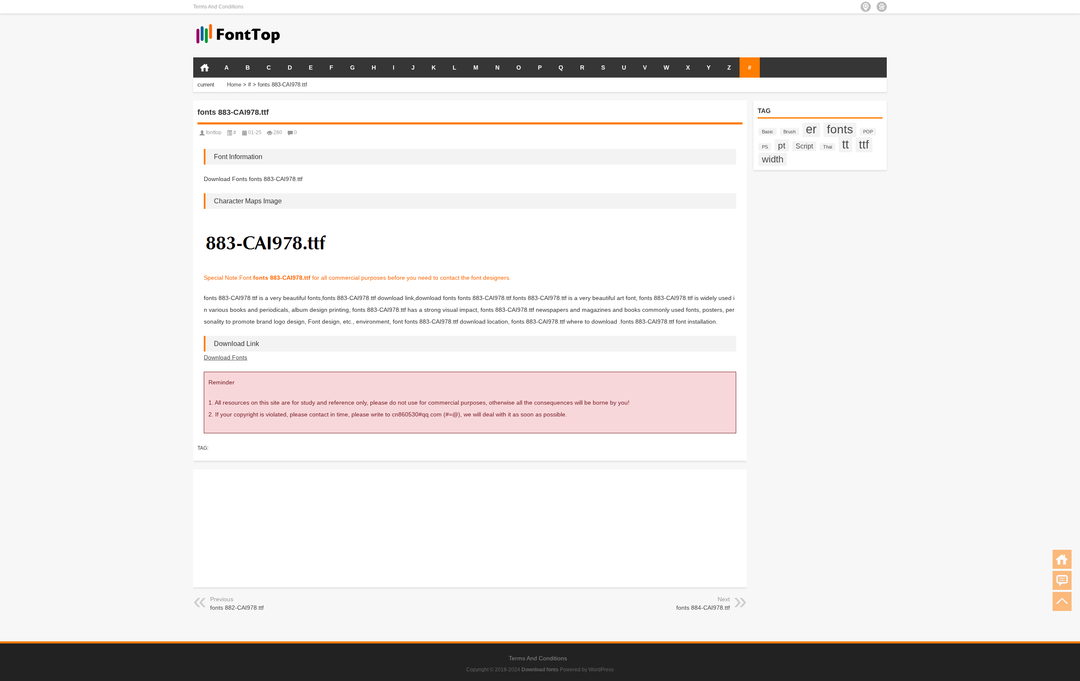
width (772, 159)
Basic (767, 131)
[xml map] (882, 7)
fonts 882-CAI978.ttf (237, 607)
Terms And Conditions (218, 7)
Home (234, 84)
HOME (204, 67)
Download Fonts (225, 357)
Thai (827, 146)
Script (804, 146)
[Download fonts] (238, 25)
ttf (864, 144)
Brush (789, 131)
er (811, 129)
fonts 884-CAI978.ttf (703, 607)
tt (845, 144)
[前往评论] (1062, 580)
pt (782, 145)
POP (868, 131)
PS (765, 146)
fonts (840, 129)
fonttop (213, 132)
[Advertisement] (788, 34)
